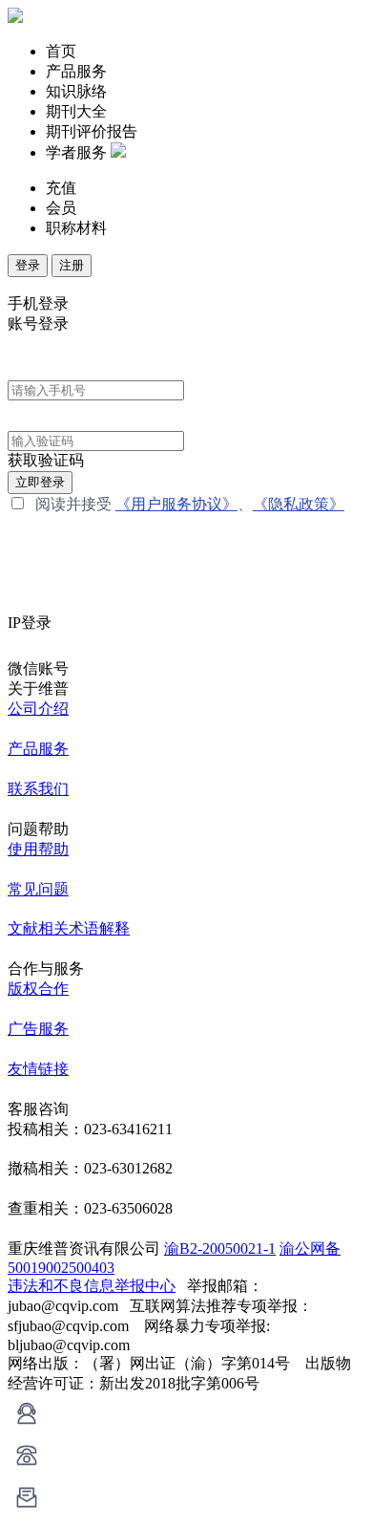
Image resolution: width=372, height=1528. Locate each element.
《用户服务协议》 (176, 504)
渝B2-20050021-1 (220, 1248)
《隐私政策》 (298, 504)
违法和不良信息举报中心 (92, 1286)
